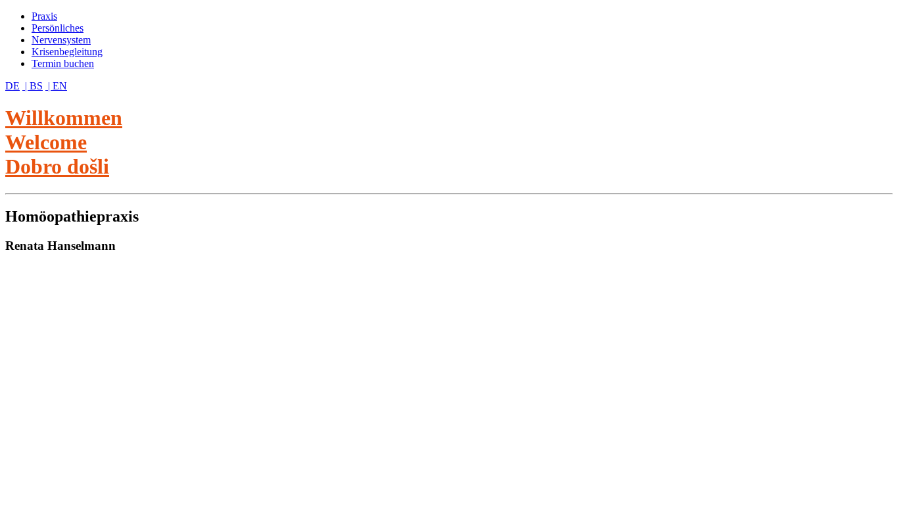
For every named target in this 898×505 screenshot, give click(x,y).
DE (12, 85)
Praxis (44, 16)
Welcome (46, 142)
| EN (56, 85)
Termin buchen (63, 63)
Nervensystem (61, 39)
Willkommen (63, 118)
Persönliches (57, 28)
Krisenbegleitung (67, 51)
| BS (32, 85)
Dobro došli (57, 166)
